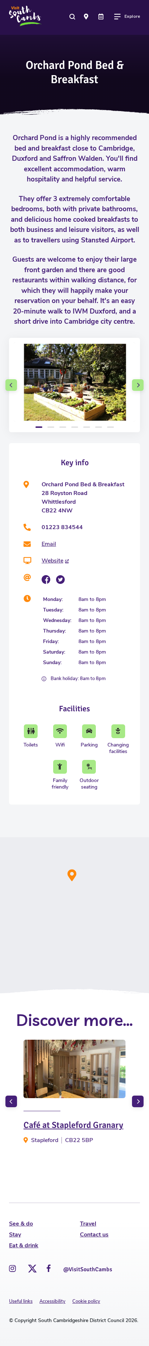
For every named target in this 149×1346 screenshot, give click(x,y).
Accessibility (52, 1301)
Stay (15, 1235)
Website (52, 561)
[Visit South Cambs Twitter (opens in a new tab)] (31, 1266)
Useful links (21, 1301)
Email (49, 544)
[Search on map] (87, 16)
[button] (11, 385)
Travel (88, 1224)
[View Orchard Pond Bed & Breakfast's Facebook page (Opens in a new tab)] (46, 579)
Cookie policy (86, 1301)
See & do (21, 1224)
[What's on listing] (101, 16)
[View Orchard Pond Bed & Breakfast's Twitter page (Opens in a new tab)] (60, 579)
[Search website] (72, 16)
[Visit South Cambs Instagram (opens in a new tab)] (12, 1269)
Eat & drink (23, 1245)
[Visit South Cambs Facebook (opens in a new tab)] (48, 1269)
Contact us (94, 1235)
